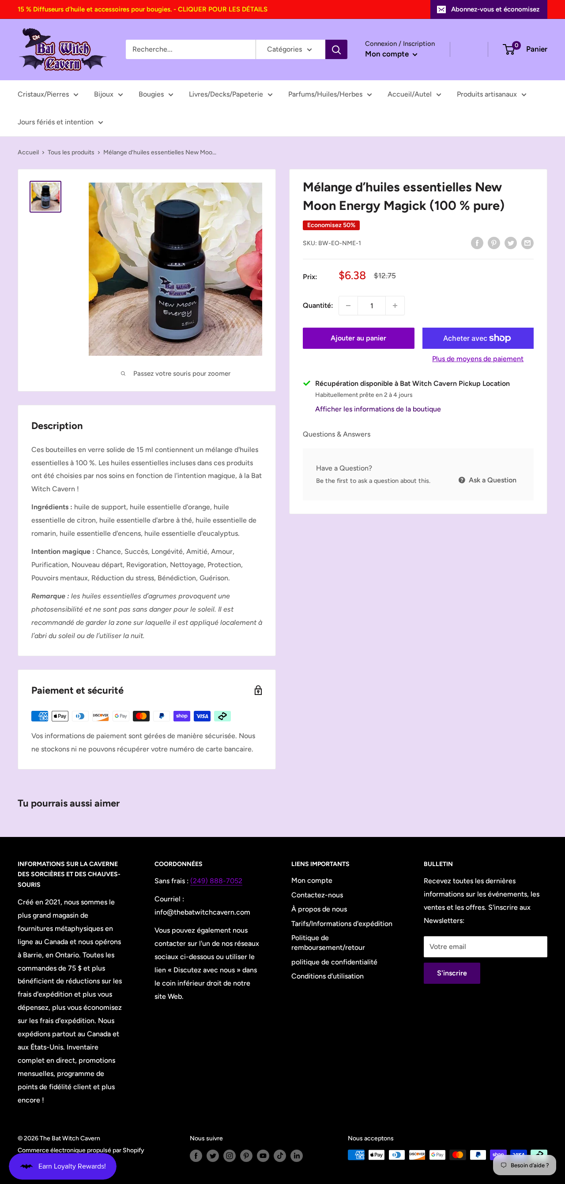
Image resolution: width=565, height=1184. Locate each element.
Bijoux (103, 94)
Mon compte (388, 53)
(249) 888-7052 (216, 881)
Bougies (151, 94)
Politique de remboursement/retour (328, 943)
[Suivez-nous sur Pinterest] (246, 1156)
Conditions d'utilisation (327, 976)
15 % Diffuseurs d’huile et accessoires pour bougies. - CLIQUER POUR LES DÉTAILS (142, 9)
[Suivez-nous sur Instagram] (229, 1156)
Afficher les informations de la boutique (378, 409)
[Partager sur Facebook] (477, 242)
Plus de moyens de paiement (478, 359)
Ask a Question (491, 479)
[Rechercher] (336, 49)
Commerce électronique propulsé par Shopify (81, 1150)
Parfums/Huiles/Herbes (325, 94)
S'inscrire (452, 973)
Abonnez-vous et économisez (495, 9)
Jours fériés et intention (56, 122)
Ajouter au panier (358, 338)
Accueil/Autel (410, 94)
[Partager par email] (527, 242)
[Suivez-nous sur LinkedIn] (296, 1156)
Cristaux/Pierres (43, 94)
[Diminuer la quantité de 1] (348, 305)
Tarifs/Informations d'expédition (341, 923)
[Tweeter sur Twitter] (511, 242)
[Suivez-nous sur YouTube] (263, 1156)
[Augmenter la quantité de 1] (395, 305)
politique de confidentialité (334, 962)
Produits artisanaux (487, 94)
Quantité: (318, 305)
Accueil (28, 152)
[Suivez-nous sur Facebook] (196, 1156)
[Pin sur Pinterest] (494, 242)
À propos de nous (319, 909)
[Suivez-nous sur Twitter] (213, 1156)
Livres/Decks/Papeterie (226, 94)
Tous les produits (71, 152)
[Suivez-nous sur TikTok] (280, 1156)
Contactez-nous (317, 895)
